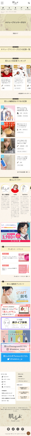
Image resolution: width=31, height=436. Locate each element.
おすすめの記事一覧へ (22, 172)
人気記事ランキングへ (23, 93)
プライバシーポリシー (23, 381)
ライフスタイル (7, 387)
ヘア (5, 384)
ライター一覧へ (25, 222)
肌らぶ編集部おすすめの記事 (9, 398)
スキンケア (6, 376)
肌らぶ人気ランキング (7, 393)
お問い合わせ (19, 384)
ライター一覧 (5, 400)
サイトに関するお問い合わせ (23, 397)
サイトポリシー (21, 378)
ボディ (4, 381)
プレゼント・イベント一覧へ (21, 276)
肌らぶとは (20, 374)
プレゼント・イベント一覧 (8, 395)
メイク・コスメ (6, 379)
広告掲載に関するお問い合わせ (23, 388)
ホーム (2, 11)
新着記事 (5, 390)
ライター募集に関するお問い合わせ (23, 393)
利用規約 (20, 376)
